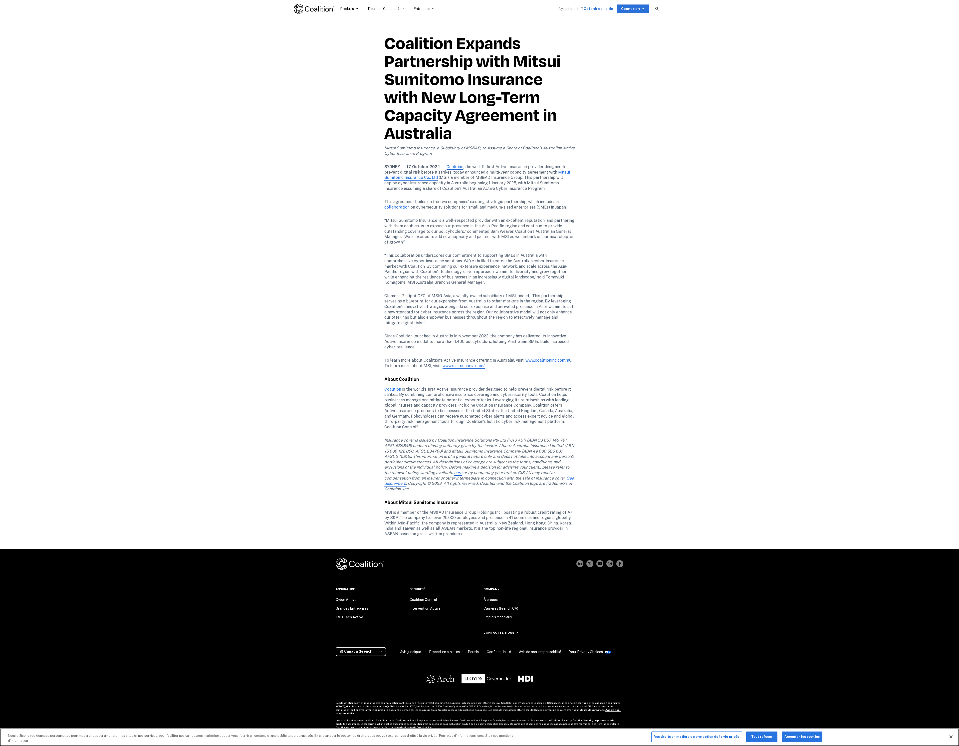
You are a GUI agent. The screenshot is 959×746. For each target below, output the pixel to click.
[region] (479, 737)
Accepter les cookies (802, 737)
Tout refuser (762, 737)
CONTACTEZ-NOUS (498, 632)
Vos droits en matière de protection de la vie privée (696, 737)
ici (585, 706)
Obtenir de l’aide (598, 9)
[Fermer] (951, 736)
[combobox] (363, 651)
